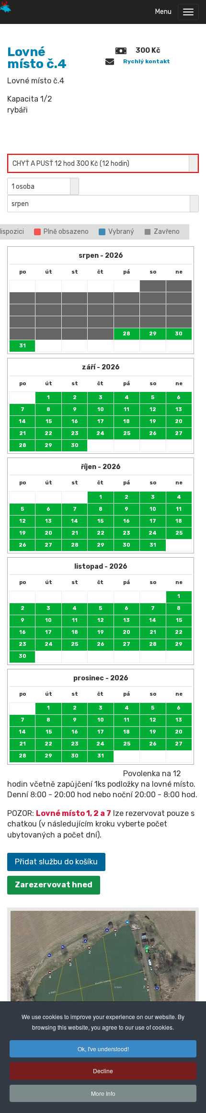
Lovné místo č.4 (37, 57)
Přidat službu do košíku (56, 861)
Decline (103, 1071)
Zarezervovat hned (53, 884)
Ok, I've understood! (103, 1048)
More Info (103, 1093)
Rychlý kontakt (146, 61)
